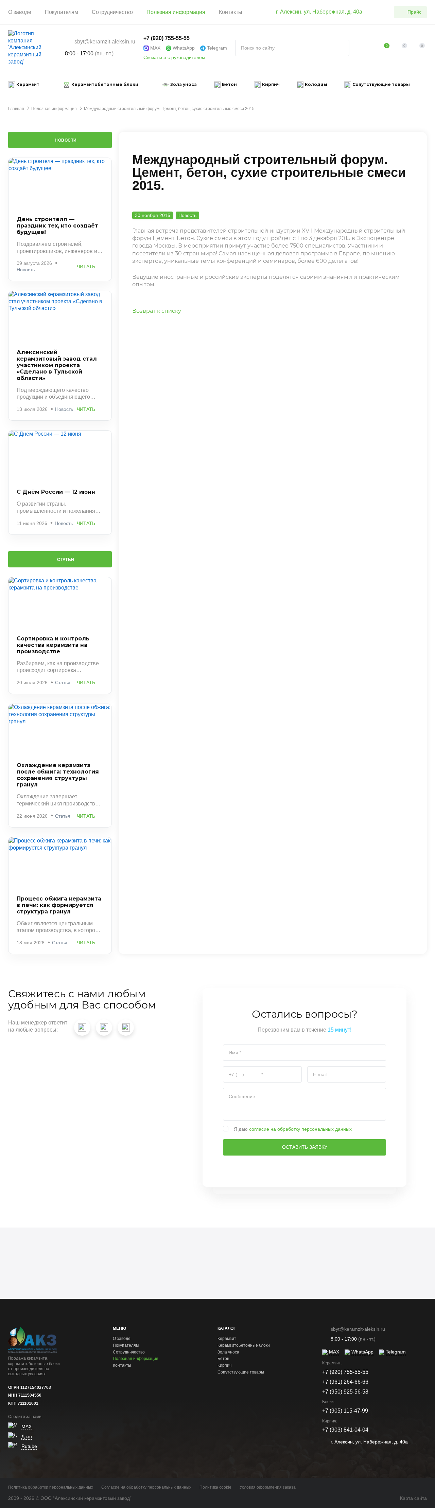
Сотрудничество (112, 12)
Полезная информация (175, 12)
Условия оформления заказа (268, 1487)
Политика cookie (215, 1487)
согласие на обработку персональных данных (300, 1129)
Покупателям (61, 12)
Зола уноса (228, 1352)
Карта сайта (413, 1498)
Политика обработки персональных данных (50, 1487)
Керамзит (227, 1338)
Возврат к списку (156, 311)
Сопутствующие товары (241, 1372)
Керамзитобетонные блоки (244, 1345)
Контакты (230, 12)
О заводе (19, 12)
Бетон (223, 1358)
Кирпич (224, 1365)
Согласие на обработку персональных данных (146, 1487)
